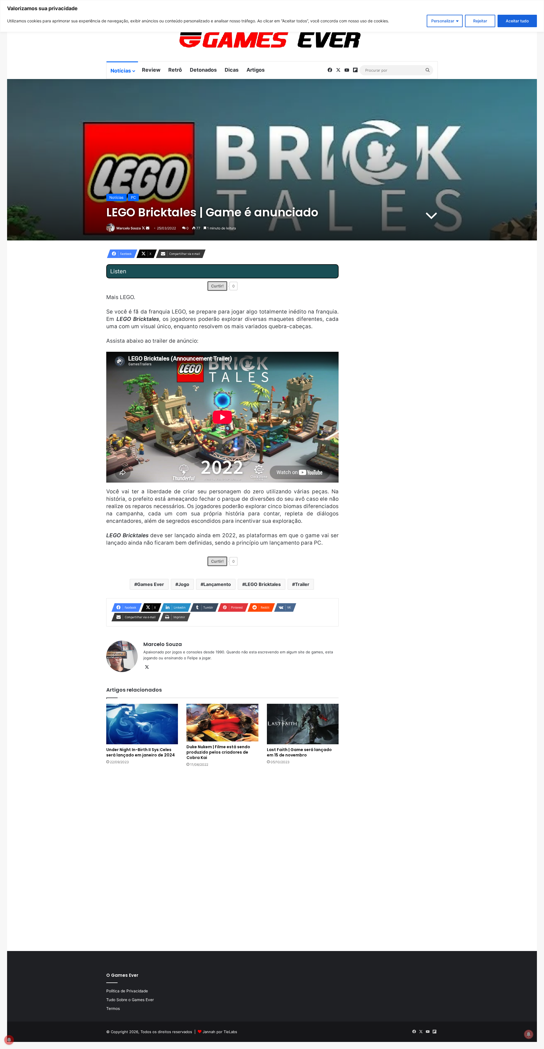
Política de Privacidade (127, 991)
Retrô (175, 70)
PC (133, 197)
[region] (272, 16)
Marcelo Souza (128, 228)
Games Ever (150, 584)
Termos (113, 1008)
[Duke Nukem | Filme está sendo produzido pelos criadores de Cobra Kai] (222, 723)
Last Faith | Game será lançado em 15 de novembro (299, 752)
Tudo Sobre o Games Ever (130, 999)
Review (151, 70)
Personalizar (442, 20)
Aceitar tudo (517, 20)
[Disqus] (222, 858)
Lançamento (217, 584)
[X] (146, 667)
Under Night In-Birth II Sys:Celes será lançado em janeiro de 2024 (140, 752)
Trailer (302, 584)
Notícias (120, 71)
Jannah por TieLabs (220, 1031)
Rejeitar (480, 20)
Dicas (232, 70)
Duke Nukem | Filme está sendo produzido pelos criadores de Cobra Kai (218, 752)
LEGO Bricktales (263, 584)
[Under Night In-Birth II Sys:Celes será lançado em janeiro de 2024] (142, 724)
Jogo (183, 584)
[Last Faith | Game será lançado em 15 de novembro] (303, 724)
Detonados (203, 70)
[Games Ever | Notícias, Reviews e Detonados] (240, 40)
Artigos (255, 70)
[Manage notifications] (528, 1034)
